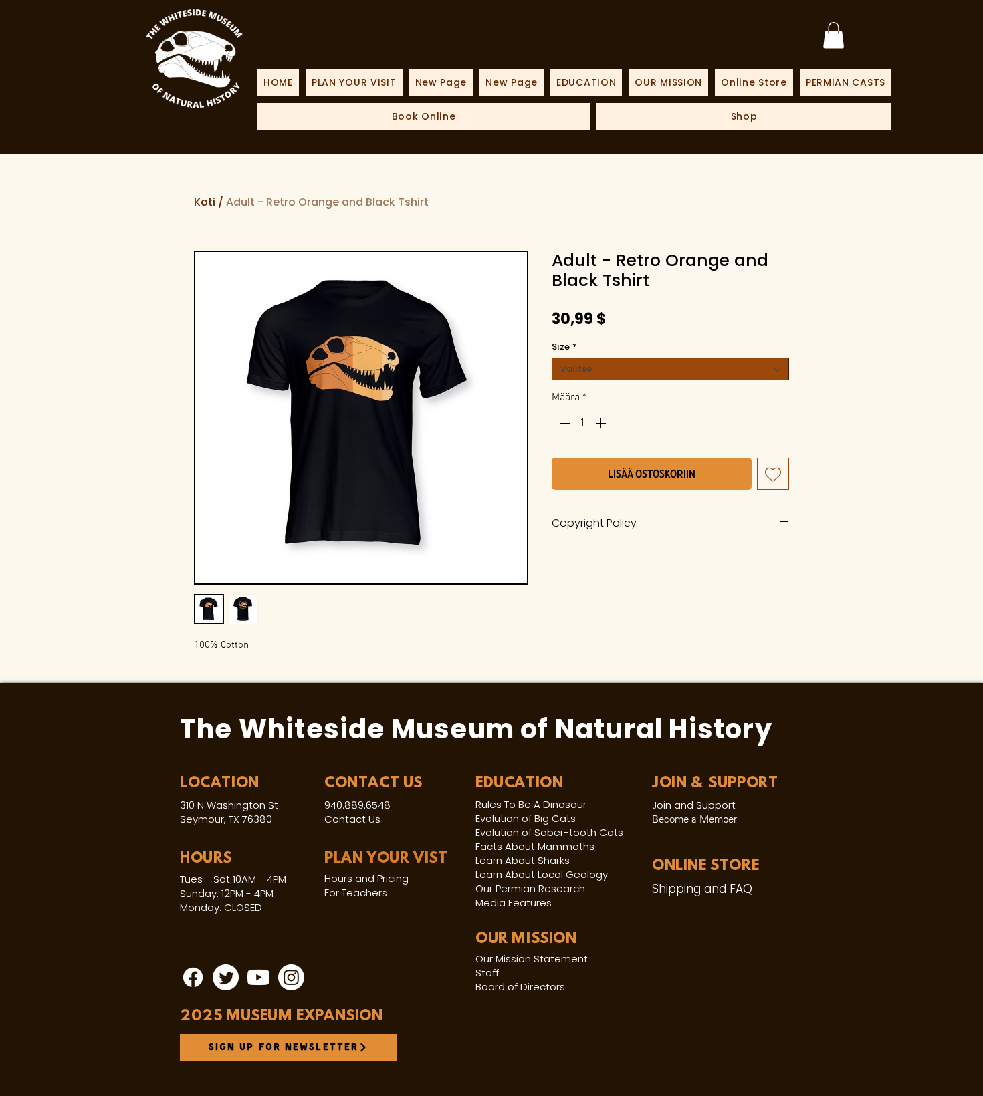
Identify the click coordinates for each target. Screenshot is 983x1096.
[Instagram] (291, 977)
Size (564, 346)
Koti (204, 202)
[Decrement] (563, 423)
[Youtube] (258, 977)
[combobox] (670, 369)
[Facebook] (193, 977)
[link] (834, 35)
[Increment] (601, 423)
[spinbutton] (582, 423)
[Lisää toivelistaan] (773, 474)
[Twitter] (226, 977)
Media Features (513, 903)
